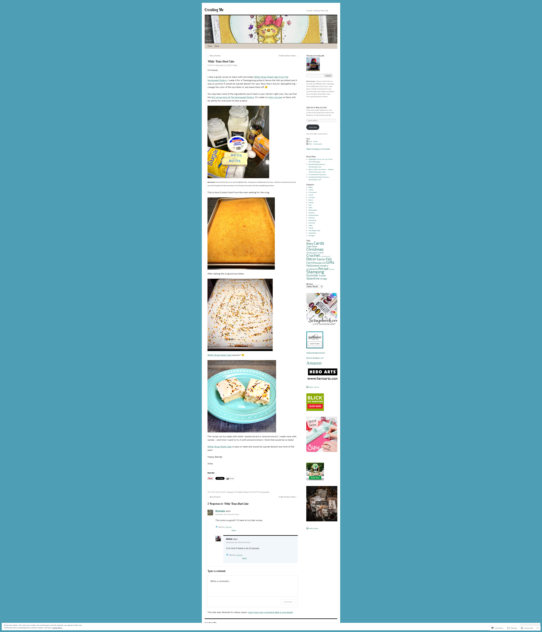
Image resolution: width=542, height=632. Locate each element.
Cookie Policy (57, 628)
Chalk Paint (311, 246)
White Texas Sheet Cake (220, 61)
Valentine (312, 233)
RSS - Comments (315, 144)
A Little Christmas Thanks (288, 56)
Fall (310, 205)
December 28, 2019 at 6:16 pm (227, 514)
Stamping (312, 220)
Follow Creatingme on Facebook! (318, 149)
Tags (310, 225)
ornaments (312, 269)
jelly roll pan (275, 97)
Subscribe (313, 127)
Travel (311, 228)
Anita (235, 65)
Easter (311, 202)
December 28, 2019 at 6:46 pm (238, 542)
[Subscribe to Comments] (307, 144)
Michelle (220, 510)
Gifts (310, 207)
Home (210, 46)
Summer (312, 223)
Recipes (230, 492)
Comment (288, 602)
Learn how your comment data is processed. (270, 612)
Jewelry (312, 213)
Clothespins (311, 252)
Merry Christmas (214, 56)
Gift (324, 262)
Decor (311, 200)
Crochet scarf (325, 256)
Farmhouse (314, 262)
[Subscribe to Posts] (307, 141)
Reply (234, 530)
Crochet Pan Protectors (317, 174)
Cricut (311, 195)
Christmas (313, 192)
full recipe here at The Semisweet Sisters (232, 97)
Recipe (246, 492)
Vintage (312, 235)
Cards (311, 190)
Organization (314, 215)
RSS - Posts (313, 141)
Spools (331, 269)
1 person (228, 527)
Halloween (313, 210)
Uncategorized (314, 230)
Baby (310, 187)
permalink (265, 492)
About (217, 46)
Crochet (312, 197)
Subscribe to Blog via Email (316, 107)
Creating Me (214, 9)
